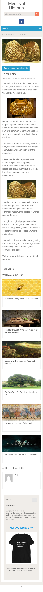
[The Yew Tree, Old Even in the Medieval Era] (21, 380)
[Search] (34, 500)
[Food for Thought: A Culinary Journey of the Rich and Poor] (21, 318)
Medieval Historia (16, 6)
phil (16, 475)
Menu (5, 28)
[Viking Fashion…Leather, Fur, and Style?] (21, 443)
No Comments (31, 78)
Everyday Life (22, 68)
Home (3, 34)
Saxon (11, 269)
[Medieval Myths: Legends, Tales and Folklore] (21, 349)
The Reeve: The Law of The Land (18, 423)
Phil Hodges (7, 78)
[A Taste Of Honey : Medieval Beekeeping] (21, 287)
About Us (11, 34)
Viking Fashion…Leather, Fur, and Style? (21, 454)
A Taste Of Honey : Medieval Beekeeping (21, 299)
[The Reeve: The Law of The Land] (21, 412)
